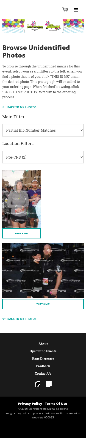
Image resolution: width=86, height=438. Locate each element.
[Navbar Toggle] (75, 10)
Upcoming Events (43, 351)
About (43, 344)
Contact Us (43, 373)
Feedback (43, 366)
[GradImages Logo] (26, 14)
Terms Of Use (56, 403)
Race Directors (43, 359)
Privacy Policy (30, 403)
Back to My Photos (21, 107)
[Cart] (65, 9)
